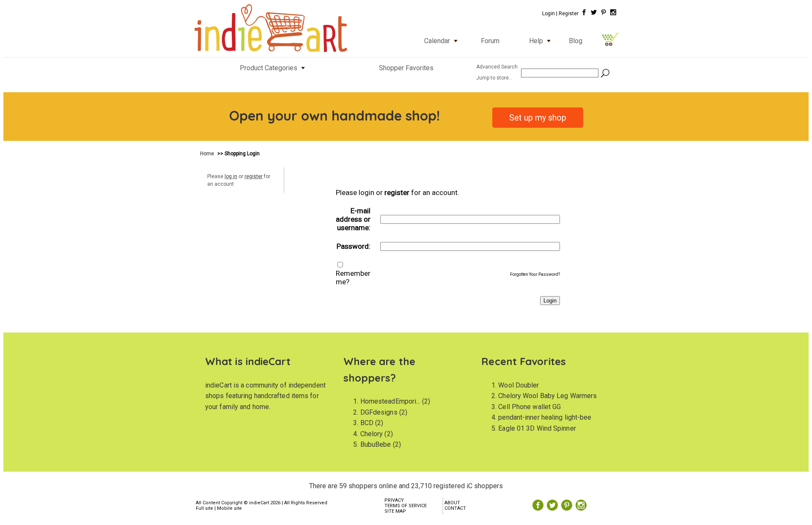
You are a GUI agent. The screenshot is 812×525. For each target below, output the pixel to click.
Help (536, 41)
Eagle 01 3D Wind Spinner (537, 428)
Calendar (437, 41)
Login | (549, 13)
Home (207, 154)
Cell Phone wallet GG (529, 407)
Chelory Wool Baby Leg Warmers (547, 396)
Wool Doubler (518, 385)
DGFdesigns (379, 412)
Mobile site (229, 508)
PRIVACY (394, 500)
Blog (575, 41)
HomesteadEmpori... (390, 401)
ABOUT (452, 503)
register (253, 176)
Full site (204, 508)
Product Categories (268, 68)
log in (231, 176)
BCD (366, 423)
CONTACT (455, 508)
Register (569, 13)
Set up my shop (537, 118)
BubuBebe (375, 444)
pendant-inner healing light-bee (544, 417)
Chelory (371, 434)
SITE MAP (395, 511)
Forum (490, 41)
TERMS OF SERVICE (405, 506)
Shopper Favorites (406, 68)
